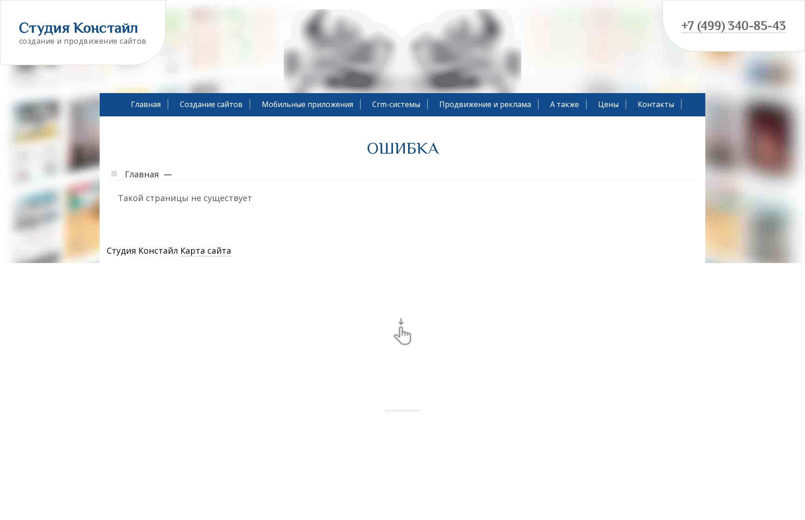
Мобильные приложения (307, 104)
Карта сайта (205, 250)
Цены (608, 104)
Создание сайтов (211, 104)
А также (564, 104)
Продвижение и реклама (485, 104)
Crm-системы (396, 104)
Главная (146, 104)
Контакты (656, 104)
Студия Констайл (78, 27)
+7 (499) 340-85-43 (734, 26)
